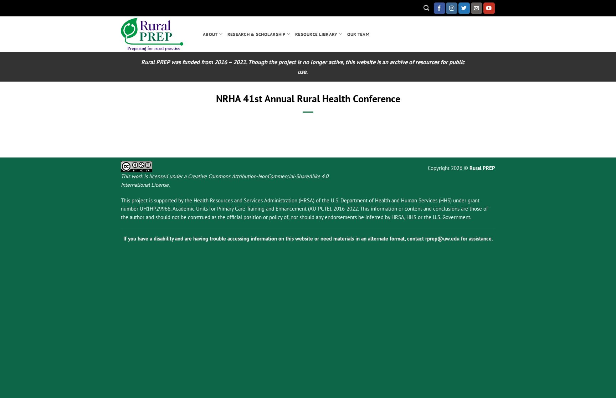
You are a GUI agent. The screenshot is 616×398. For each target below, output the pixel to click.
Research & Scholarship (256, 34)
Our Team (358, 34)
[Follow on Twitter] (464, 8)
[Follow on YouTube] (489, 8)
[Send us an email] (476, 8)
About (210, 34)
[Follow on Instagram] (451, 8)
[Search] (426, 8)
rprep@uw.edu (442, 238)
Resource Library (316, 34)
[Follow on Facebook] (439, 8)
